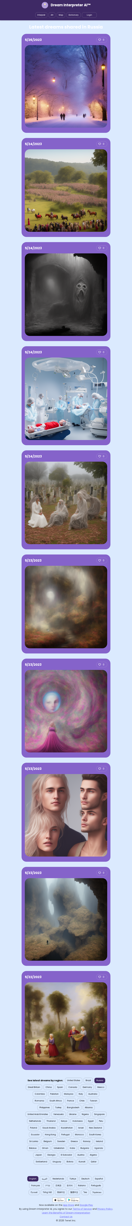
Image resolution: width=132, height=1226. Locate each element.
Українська (96, 1192)
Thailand (51, 1121)
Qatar (93, 1161)
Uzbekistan (59, 1148)
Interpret (41, 15)
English (32, 1178)
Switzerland (41, 1161)
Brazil (88, 1080)
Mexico (100, 1087)
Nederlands (58, 1178)
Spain (60, 1087)
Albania (89, 1107)
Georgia (51, 1154)
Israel (81, 1127)
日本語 (58, 1185)
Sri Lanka (33, 1141)
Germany (87, 1087)
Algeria (93, 1154)
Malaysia (68, 1094)
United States (73, 1080)
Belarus (33, 1148)
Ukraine (72, 1114)
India (72, 1148)
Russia (99, 1080)
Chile (81, 1100)
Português (96, 1185)
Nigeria (85, 1114)
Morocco (79, 1134)
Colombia (40, 1094)
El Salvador (66, 1154)
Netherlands (35, 1121)
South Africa (56, 1100)
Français (35, 1185)
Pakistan (54, 1094)
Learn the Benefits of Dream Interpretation (66, 1212)
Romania (39, 1100)
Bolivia (70, 1161)
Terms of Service (82, 1209)
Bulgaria (84, 1148)
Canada (72, 1087)
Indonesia (78, 1121)
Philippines (44, 1107)
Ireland (99, 1141)
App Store (68, 1205)
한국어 (70, 1185)
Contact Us (66, 1216)
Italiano (82, 1185)
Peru (101, 1121)
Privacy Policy (105, 1209)
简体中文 (61, 1192)
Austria (80, 1154)
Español (99, 1178)
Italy (81, 1094)
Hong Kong (50, 1134)
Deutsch (85, 1178)
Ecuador (35, 1134)
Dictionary (74, 15)
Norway (86, 1141)
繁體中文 (74, 1192)
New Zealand (95, 1127)
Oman (45, 1148)
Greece (74, 1141)
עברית (47, 1185)
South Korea (95, 1134)
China (49, 1087)
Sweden (61, 1141)
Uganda (98, 1148)
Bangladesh (73, 1107)
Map (61, 15)
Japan (38, 1154)
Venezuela (58, 1114)
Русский (34, 1192)
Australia (92, 1094)
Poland (33, 1127)
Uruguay (57, 1161)
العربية (44, 1178)
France (70, 1100)
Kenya (64, 1121)
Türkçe (73, 1178)
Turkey (58, 1107)
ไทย (85, 1192)
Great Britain (34, 1087)
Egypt (91, 1121)
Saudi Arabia (49, 1127)
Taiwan (93, 1100)
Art (52, 15)
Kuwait (82, 1161)
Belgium (48, 1141)
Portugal (65, 1134)
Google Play (86, 1205)
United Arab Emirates (38, 1114)
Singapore (99, 1114)
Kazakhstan (67, 1127)
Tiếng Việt (47, 1192)
